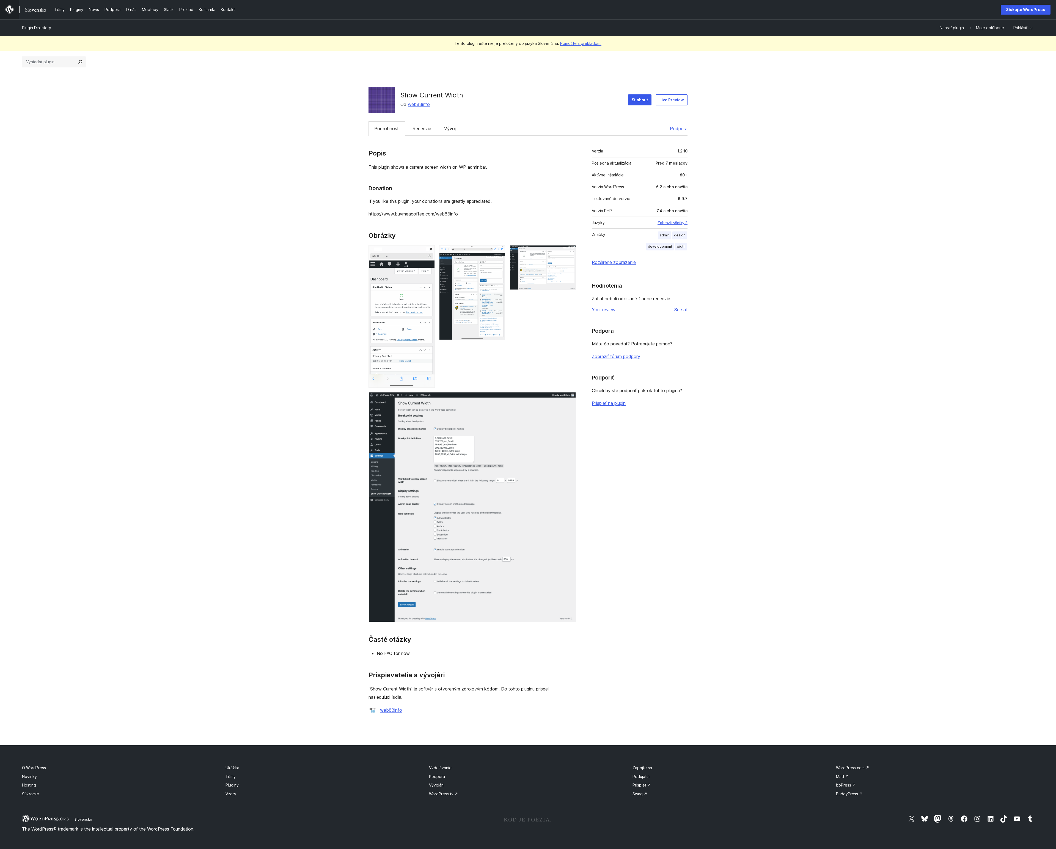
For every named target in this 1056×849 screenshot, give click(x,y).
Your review (603, 309)
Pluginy (232, 785)
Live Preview (671, 99)
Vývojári (436, 785)
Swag (639, 793)
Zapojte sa (642, 767)
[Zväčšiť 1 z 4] (427, 252)
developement (660, 246)
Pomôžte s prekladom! (580, 43)
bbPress (846, 785)
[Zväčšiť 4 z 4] (568, 399)
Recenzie (422, 128)
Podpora (679, 128)
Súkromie (30, 793)
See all (681, 309)
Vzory (231, 793)
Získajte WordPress (1025, 9)
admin (665, 235)
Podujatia (641, 776)
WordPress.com (852, 767)
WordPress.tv (443, 793)
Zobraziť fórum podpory (616, 356)
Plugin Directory (36, 27)
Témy (231, 776)
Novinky (29, 776)
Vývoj (450, 128)
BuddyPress (849, 793)
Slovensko (83, 819)
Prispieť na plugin (609, 403)
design (679, 235)
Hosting (29, 785)
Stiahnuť (640, 99)
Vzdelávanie (440, 767)
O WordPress (34, 767)
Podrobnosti (387, 128)
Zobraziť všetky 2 (673, 222)
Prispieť (641, 785)
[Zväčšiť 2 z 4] (498, 252)
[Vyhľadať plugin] (80, 61)
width (680, 246)
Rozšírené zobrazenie (614, 262)
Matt (842, 776)
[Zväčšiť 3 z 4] (568, 252)
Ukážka (232, 767)
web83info (419, 104)
